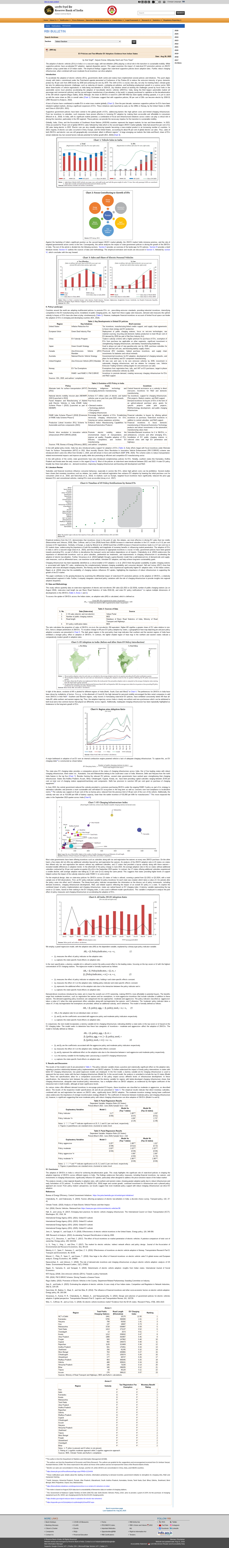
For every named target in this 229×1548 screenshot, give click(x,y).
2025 (176, 34)
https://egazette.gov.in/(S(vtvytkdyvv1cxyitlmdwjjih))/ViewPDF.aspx (70, 1502)
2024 (176, 37)
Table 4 (88, 1067)
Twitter (174, 1522)
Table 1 (99, 315)
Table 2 (122, 448)
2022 (176, 44)
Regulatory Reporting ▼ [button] (172, 20)
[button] (139, 2)
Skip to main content (51, 2)
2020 (176, 50)
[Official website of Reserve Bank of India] (64, 10)
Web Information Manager (53, 1544)
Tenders (132, 1535)
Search (180, 13)
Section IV (63, 250)
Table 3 (72, 593)
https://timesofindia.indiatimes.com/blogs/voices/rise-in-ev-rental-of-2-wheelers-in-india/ (78, 1486)
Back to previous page (114, 1508)
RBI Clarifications (108, 1535)
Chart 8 (87, 797)
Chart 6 (133, 692)
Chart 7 (72, 776)
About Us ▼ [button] (54, 20)
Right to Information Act (138, 1532)
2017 (176, 60)
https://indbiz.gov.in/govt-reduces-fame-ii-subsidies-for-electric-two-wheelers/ (74, 1499)
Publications (56, 26)
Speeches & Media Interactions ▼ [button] (98, 20)
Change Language (174, 2)
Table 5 (117, 1090)
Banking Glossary (52, 1525)
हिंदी (183, 2)
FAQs (75, 1532)
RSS (163, 1522)
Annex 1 (79, 593)
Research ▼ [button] (146, 20)
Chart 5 (77, 632)
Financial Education (81, 1535)
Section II (102, 247)
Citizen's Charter (52, 1528)
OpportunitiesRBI (109, 1532)
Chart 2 (110, 103)
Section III (154, 247)
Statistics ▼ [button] (157, 20)
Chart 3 (117, 135)
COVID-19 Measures (81, 1522)
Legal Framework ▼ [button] (132, 20)
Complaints (50, 1532)
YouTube (165, 1525)
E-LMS (76, 1525)
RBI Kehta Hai (135, 1522)
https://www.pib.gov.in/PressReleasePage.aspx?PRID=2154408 (70, 1471)
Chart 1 (87, 97)
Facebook (165, 1528)
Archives (178, 63)
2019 (176, 54)
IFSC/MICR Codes (108, 1525)
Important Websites (108, 1528)
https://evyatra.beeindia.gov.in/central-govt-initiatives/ (113, 1195)
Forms (104, 1522)
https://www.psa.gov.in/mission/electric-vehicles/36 (100, 1208)
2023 (176, 40)
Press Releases (78, 20)
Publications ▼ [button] (118, 20)
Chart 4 (93, 461)
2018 (176, 57)
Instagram (175, 1525)
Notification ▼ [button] (65, 20)
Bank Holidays (51, 1522)
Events (76, 1528)
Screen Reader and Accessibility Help (171, 1544)
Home (46, 20)
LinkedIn (175, 1528)
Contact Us (50, 1535)
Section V (150, 250)
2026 (176, 31)
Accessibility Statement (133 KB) (144, 1544)
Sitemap (173, 1539)
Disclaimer (181, 1539)
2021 (176, 47)
